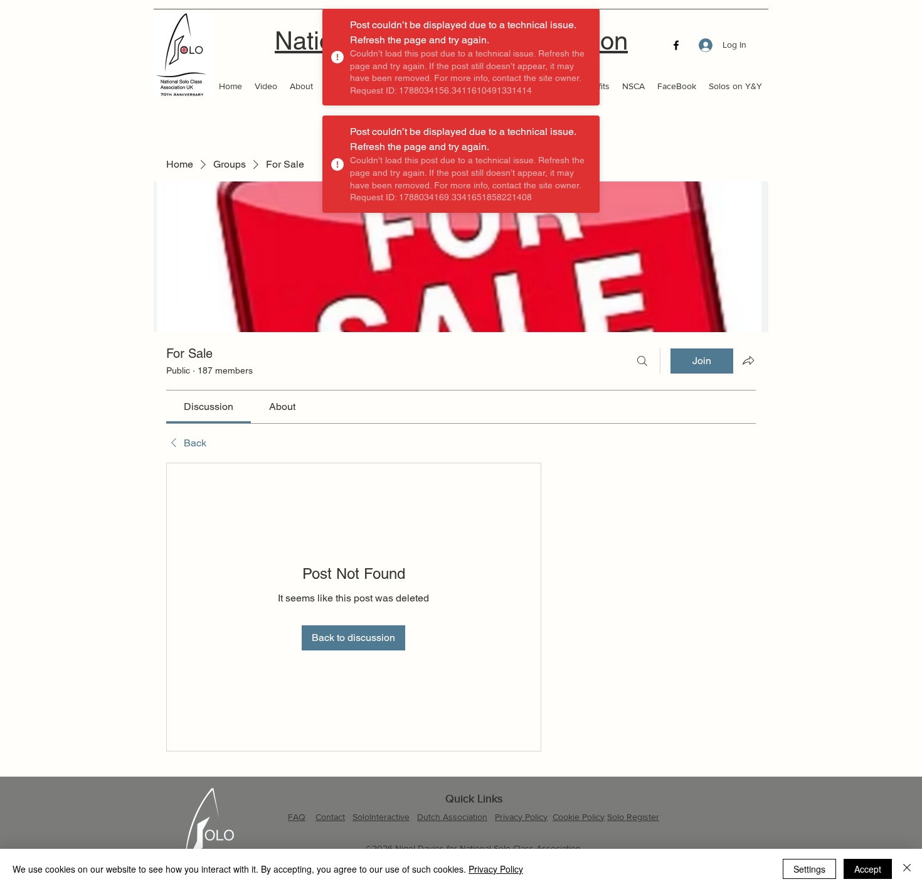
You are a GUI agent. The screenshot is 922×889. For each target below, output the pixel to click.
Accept (867, 869)
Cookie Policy (579, 817)
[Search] (642, 361)
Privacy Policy (521, 817)
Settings (809, 869)
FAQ (296, 817)
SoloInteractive (381, 817)
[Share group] (748, 360)
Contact (330, 817)
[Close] (906, 869)
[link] (208, 406)
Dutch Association (452, 817)
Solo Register (633, 817)
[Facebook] (676, 45)
